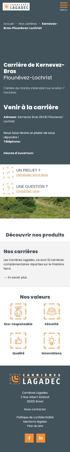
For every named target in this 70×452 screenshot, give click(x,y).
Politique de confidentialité (35, 417)
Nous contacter (35, 409)
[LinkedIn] (40, 438)
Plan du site (35, 426)
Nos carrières (28, 24)
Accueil (9, 24)
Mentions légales (35, 422)
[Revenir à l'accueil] (16, 6)
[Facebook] (29, 438)
